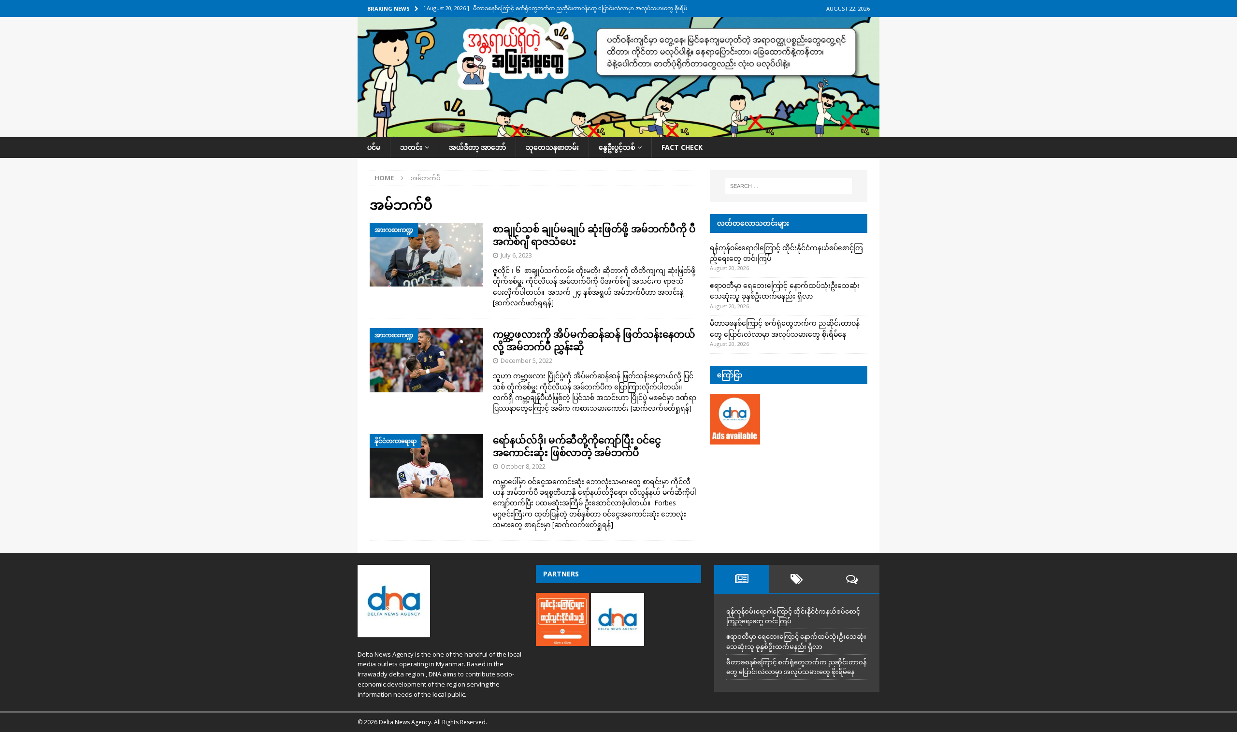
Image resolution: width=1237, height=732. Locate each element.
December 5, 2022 (526, 360)
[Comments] (851, 579)
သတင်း (411, 147)
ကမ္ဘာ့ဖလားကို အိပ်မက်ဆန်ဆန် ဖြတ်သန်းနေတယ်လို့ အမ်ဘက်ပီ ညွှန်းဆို (594, 340)
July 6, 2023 (516, 255)
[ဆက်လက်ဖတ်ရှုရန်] (523, 302)
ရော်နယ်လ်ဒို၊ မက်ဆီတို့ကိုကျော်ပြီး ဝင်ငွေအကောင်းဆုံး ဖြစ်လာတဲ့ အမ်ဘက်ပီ (577, 446)
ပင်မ (373, 147)
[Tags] (796, 579)
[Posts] (741, 579)
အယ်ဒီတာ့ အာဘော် (477, 147)
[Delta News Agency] (618, 131)
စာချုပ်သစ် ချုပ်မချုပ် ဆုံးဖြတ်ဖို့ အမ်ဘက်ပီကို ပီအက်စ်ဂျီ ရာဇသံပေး (594, 235)
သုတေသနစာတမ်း (552, 147)
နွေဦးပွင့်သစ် (617, 147)
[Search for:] (789, 186)
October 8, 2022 (523, 466)
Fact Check (682, 147)
